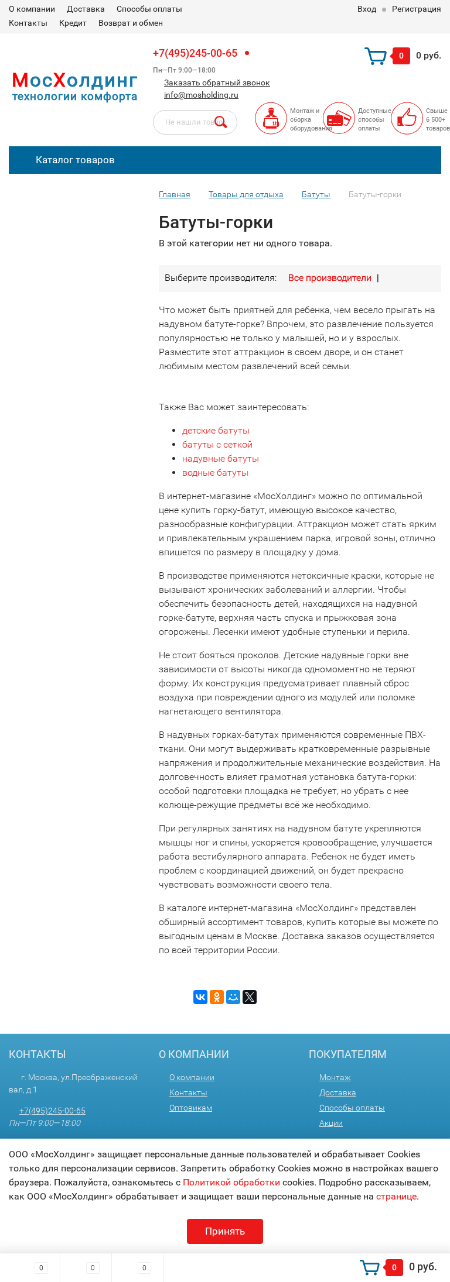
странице (396, 1196)
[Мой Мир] (233, 997)
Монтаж (335, 1077)
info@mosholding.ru (201, 94)
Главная (174, 194)
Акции (331, 1123)
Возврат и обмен (130, 23)
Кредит (73, 23)
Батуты (316, 194)
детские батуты (216, 430)
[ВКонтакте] (200, 997)
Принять (225, 1231)
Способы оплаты (149, 8)
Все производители (329, 277)
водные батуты (215, 472)
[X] (250, 997)
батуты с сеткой (217, 444)
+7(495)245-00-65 (195, 53)
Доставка (86, 8)
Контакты (28, 23)
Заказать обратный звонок (217, 82)
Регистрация (416, 8)
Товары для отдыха (246, 194)
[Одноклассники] (217, 997)
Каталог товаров (74, 160)
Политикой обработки (231, 1182)
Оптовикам (190, 1107)
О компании (32, 8)
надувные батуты (220, 458)
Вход (366, 8)
